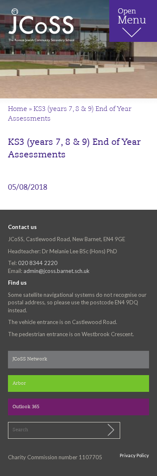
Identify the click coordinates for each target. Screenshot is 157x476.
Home (17, 109)
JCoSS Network (30, 359)
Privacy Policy (134, 455)
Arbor (19, 383)
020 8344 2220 (37, 263)
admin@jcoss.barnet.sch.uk (56, 271)
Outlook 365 (26, 407)
